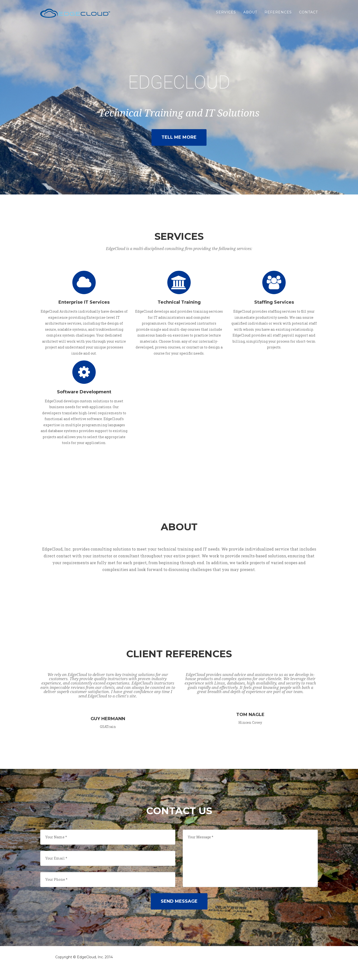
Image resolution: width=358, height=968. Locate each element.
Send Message (179, 901)
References (278, 12)
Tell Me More (179, 137)
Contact (308, 12)
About (250, 12)
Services (226, 12)
